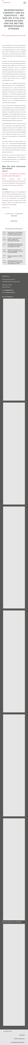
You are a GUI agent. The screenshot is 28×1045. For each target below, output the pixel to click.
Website (14, 204)
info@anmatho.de (10, 292)
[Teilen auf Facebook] (8, 225)
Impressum (22, 1035)
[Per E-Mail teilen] (16, 225)
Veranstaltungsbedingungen (18, 1042)
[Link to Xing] (19, 225)
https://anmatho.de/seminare (12, 181)
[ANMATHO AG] (11, 2)
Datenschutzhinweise (19, 1038)
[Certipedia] (14, 975)
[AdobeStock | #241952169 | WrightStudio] (14, 39)
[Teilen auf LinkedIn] (12, 225)
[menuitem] (24, 2)
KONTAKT (20, 185)
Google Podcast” (18, 202)
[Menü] (24, 2)
